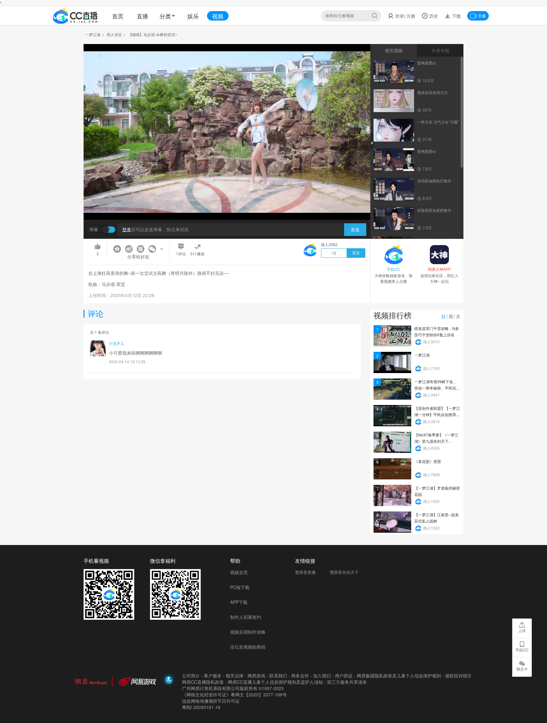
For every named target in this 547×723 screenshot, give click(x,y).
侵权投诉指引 (458, 675)
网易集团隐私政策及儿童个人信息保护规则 (399, 675)
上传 (522, 630)
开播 (482, 15)
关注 (356, 253)
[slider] (227, 205)
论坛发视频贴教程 (248, 646)
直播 (142, 16)
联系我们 (278, 675)
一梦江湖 (92, 34)
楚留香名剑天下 (344, 572)
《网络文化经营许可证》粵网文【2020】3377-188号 (234, 694)
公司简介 (191, 675)
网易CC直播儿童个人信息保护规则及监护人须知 (275, 682)
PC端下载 (239, 587)
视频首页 (239, 572)
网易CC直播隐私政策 (203, 682)
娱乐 (193, 16)
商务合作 (300, 675)
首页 (117, 16)
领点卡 (522, 668)
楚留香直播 (305, 572)
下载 (456, 16)
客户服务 (213, 675)
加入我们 (322, 675)
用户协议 (344, 675)
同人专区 (114, 34)
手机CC (522, 649)
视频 (217, 16)
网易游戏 (256, 675)
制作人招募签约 (245, 617)
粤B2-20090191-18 (201, 707)
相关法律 (234, 675)
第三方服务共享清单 (347, 682)
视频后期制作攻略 (248, 632)
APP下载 (239, 602)
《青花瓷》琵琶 (427, 461)
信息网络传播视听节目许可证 (211, 701)
